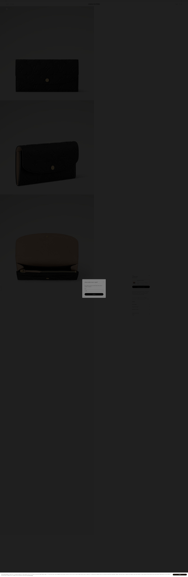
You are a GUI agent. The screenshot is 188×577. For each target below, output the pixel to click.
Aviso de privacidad (30, 575)
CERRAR (180, 574)
